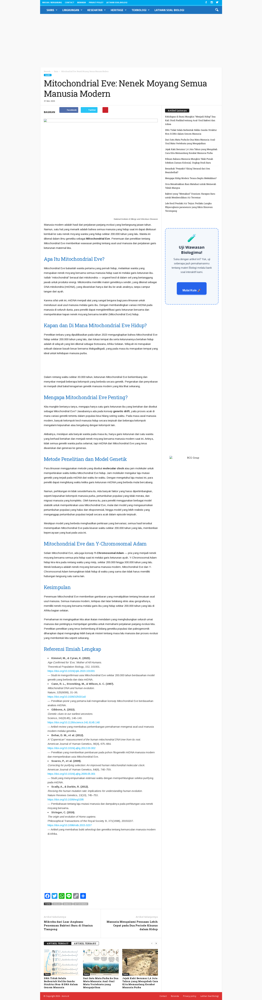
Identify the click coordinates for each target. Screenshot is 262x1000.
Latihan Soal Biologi (116, 2)
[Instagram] (212, 2)
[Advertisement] (131, 41)
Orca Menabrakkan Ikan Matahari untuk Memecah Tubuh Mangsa (190, 186)
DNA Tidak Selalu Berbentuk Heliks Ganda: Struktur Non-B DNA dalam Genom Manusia (61, 983)
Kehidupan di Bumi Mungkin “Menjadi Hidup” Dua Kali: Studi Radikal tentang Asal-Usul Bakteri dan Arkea (190, 120)
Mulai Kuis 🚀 (192, 290)
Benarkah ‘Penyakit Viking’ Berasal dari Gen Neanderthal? (187, 170)
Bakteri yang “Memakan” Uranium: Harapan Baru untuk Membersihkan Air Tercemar (190, 195)
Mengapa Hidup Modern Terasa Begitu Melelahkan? (191, 178)
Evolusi (57, 904)
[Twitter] (217, 2)
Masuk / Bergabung (52, 2)
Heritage (117, 10)
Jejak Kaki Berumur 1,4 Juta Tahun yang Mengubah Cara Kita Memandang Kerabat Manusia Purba (140, 983)
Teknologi (139, 10)
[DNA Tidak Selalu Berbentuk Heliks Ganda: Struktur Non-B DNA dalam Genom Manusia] (61, 962)
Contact (69, 2)
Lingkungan (70, 10)
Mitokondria (81, 904)
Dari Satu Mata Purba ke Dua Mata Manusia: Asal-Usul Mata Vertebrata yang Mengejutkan (100, 983)
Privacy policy (96, 2)
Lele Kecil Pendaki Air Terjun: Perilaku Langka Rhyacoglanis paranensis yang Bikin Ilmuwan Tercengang (189, 207)
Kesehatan (94, 10)
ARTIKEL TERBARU (85, 943)
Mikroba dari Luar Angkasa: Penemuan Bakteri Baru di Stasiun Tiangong (68, 925)
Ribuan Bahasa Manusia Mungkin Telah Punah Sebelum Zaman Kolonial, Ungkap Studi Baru (189, 160)
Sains (50, 10)
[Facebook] (206, 2)
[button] (217, 10)
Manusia (67, 904)
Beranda (81, 2)
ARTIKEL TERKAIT (57, 943)
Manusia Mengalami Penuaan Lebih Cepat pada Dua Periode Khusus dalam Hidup (132, 925)
